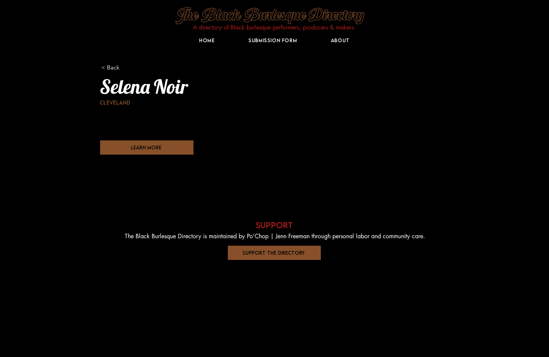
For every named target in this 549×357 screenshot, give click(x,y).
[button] (274, 252)
